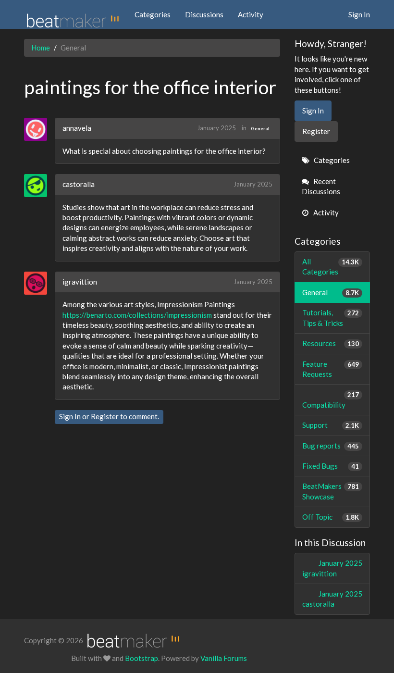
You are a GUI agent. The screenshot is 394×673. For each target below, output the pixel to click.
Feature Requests (330, 369)
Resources (330, 343)
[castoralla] (39, 185)
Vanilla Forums (223, 658)
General (260, 128)
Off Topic (330, 516)
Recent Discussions (321, 186)
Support (330, 425)
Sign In (359, 14)
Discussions (204, 14)
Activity (250, 14)
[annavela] (39, 129)
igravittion (79, 281)
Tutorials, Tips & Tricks (330, 317)
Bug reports (330, 445)
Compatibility (330, 400)
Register (105, 416)
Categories (153, 14)
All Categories (330, 266)
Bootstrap (141, 658)
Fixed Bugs (330, 465)
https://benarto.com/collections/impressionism (137, 315)
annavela (76, 128)
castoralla (78, 184)
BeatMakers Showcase (330, 491)
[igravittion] (39, 283)
